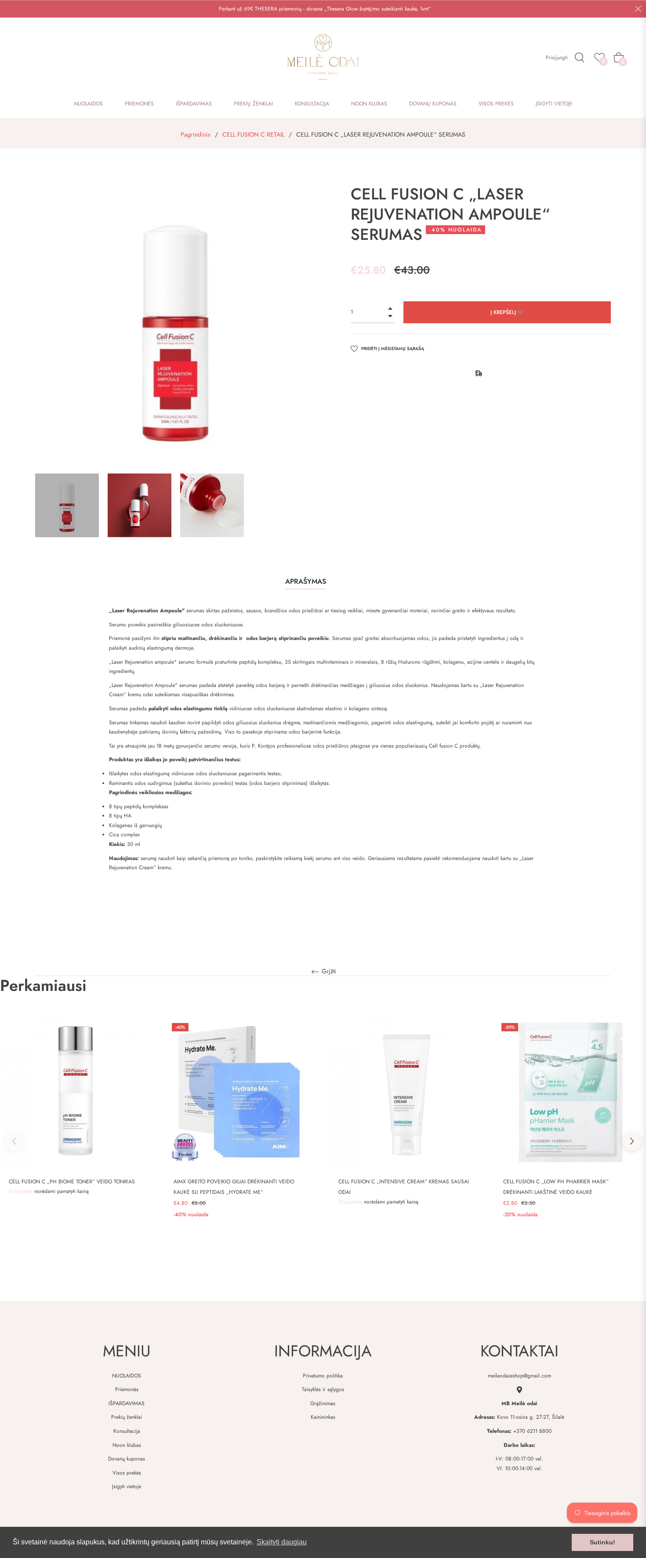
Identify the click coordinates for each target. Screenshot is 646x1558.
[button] (632, 1141)
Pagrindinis (195, 134)
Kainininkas (323, 1417)
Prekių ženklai (126, 1417)
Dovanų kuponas (126, 1459)
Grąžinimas (322, 1403)
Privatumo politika (323, 1376)
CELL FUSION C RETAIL (253, 134)
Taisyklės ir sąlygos (323, 1389)
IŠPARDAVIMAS (127, 1403)
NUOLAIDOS (126, 1376)
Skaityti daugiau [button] (282, 1542)
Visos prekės (127, 1473)
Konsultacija (126, 1431)
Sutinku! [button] (602, 1542)
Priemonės (126, 1389)
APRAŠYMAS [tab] (305, 581)
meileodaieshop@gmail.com (519, 1376)
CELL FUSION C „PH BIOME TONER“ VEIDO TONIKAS (72, 1182)
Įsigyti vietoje (126, 1486)
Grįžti (328, 972)
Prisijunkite (21, 1191)
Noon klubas (127, 1445)
